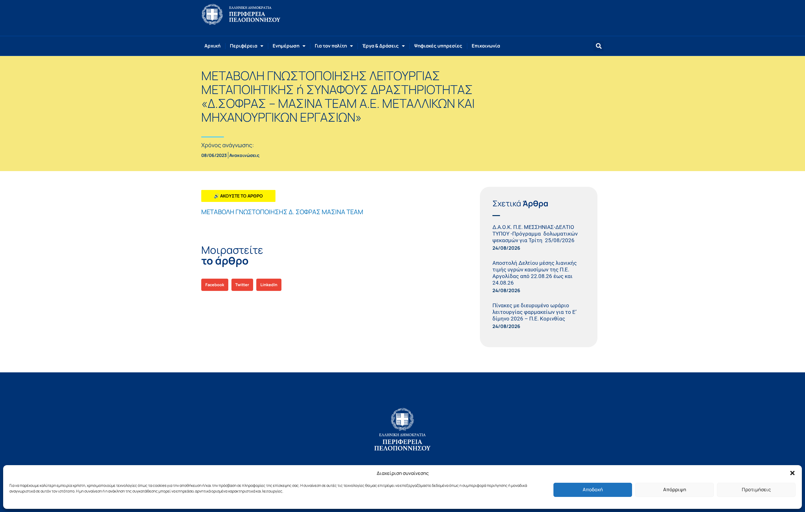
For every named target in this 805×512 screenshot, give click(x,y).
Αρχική (212, 45)
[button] (792, 473)
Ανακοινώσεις (244, 155)
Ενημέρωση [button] (286, 45)
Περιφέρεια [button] (243, 45)
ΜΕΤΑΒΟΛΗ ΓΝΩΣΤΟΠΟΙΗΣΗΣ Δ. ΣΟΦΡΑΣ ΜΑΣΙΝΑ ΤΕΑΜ (282, 212)
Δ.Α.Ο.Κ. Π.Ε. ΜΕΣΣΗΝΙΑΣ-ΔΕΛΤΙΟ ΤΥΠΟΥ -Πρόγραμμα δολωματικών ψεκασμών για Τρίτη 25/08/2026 (535, 233)
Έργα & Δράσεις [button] (380, 45)
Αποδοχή (593, 489)
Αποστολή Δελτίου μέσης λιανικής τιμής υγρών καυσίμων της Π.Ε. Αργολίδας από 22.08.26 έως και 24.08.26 (534, 273)
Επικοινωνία (486, 45)
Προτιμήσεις (756, 489)
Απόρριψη (674, 489)
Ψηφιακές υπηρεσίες (438, 45)
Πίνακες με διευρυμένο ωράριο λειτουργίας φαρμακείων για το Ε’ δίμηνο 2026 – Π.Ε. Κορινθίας (534, 312)
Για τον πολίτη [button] (331, 45)
